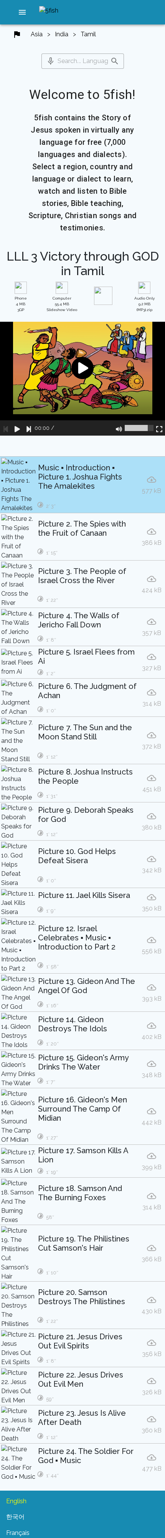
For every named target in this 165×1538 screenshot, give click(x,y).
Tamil (88, 34)
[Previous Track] (6, 428)
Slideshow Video (62, 304)
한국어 (15, 1516)
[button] (22, 12)
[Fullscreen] (159, 428)
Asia (37, 34)
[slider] (139, 428)
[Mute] (119, 428)
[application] (82, 379)
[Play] (17, 428)
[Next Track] (29, 428)
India (61, 34)
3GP (21, 304)
